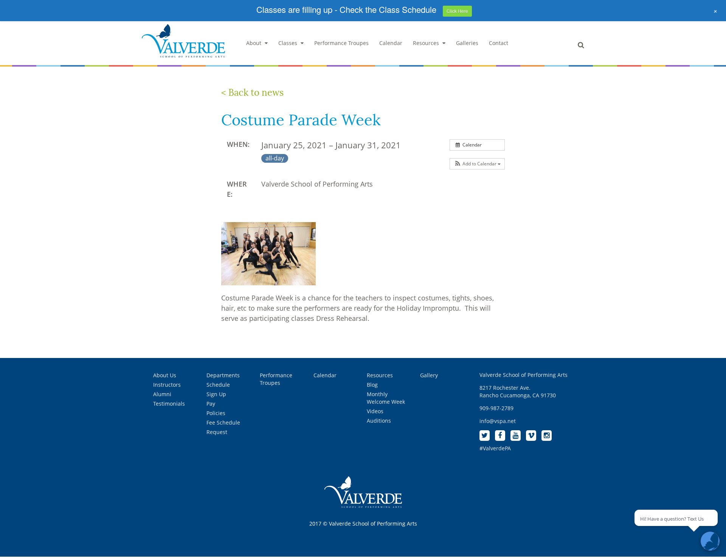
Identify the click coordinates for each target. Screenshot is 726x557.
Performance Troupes (341, 43)
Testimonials (169, 403)
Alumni (162, 394)
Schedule (218, 384)
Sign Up (216, 394)
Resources (426, 43)
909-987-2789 (496, 408)
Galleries (467, 43)
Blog (372, 384)
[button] (477, 164)
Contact (498, 43)
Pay (210, 403)
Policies (215, 413)
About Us (164, 375)
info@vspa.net (497, 421)
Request (216, 432)
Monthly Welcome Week (386, 398)
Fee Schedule (223, 422)
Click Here (457, 11)
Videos (375, 411)
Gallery (429, 375)
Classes (287, 43)
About (253, 43)
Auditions (379, 420)
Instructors (167, 384)
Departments (223, 375)
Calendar (390, 43)
